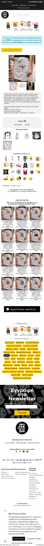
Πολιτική (17, 365)
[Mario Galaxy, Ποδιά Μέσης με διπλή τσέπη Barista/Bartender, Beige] (36, 213)
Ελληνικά (4, 2)
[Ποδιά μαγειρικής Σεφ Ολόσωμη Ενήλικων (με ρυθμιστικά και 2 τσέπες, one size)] (17, 135)
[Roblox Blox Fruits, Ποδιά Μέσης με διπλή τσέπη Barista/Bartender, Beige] (22, 235)
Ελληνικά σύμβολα (10, 368)
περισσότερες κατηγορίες (22, 378)
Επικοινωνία (20, 469)
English (10, 2)
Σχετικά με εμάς (8, 469)
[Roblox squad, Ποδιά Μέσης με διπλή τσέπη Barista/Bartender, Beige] (36, 259)
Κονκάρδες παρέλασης (33, 371)
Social (31, 365)
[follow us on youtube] (24, 451)
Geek (14, 362)
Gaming (6, 355)
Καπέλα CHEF (15, 375)
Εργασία (7, 362)
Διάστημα (29, 362)
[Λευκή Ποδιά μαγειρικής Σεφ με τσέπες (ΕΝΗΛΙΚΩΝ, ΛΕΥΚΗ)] (7, 135)
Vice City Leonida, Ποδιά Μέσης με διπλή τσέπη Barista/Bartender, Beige (22, 224)
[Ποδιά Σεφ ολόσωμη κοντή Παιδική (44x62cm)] (27, 135)
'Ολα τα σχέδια (27, 375)
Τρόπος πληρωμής (34, 483)
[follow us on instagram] (20, 451)
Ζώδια (37, 362)
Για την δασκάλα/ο (32, 342)
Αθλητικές (22, 355)
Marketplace (23, 5)
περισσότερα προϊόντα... (23, 309)
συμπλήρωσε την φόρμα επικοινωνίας (22, 191)
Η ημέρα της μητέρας (14, 346)
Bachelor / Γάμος (12, 349)
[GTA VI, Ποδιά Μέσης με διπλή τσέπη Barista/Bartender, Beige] (7, 213)
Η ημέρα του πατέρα (30, 346)
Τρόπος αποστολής (35, 492)
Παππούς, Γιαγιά (9, 352)
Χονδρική (4, 472)
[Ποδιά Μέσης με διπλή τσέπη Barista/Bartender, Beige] (7, 145)
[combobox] (28, 14)
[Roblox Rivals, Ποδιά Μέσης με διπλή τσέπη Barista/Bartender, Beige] (22, 259)
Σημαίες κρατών (24, 368)
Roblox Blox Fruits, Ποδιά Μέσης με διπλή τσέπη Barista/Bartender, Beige (22, 246)
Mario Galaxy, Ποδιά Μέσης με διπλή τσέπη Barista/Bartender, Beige (36, 224)
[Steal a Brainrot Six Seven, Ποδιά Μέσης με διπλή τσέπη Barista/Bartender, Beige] (22, 283)
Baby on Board (32, 349)
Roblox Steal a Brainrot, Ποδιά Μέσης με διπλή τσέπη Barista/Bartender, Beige (8, 247)
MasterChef (20, 342)
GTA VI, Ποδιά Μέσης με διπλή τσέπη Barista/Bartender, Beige (8, 224)
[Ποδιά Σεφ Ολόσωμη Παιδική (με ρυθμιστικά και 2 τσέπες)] (36, 135)
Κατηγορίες (15, 5)
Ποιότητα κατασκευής (8, 478)
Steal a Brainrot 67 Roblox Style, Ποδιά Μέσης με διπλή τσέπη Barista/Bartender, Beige (8, 295)
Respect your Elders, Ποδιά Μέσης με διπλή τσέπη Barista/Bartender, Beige (36, 295)
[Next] (35, 26)
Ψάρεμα (24, 365)
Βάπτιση (23, 349)
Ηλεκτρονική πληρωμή (22, 472)
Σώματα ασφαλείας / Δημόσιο (13, 371)
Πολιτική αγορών (32, 469)
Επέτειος (31, 355)
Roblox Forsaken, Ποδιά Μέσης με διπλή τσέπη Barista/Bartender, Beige (36, 246)
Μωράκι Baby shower (23, 352)
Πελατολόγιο (5, 474)
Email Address (10, 404)
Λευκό (27, 124)
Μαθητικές (21, 362)
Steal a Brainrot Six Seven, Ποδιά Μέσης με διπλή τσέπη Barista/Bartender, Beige (22, 295)
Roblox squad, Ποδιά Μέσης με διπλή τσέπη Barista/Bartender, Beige (36, 270)
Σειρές (7, 359)
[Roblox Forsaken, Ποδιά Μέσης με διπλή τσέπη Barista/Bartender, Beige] (36, 235)
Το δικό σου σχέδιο (24, 8)
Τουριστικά (36, 368)
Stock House (32, 5)
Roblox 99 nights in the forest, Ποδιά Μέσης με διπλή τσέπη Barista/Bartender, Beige (8, 271)
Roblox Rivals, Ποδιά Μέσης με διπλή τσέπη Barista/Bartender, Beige (22, 270)
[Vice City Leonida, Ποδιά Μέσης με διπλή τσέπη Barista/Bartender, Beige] (22, 213)
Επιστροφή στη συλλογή (12, 50)
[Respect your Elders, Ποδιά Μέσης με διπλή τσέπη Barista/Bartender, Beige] (36, 283)
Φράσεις (38, 365)
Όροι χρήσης (33, 473)
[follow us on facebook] (16, 451)
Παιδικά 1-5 (36, 352)
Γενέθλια (29, 359)
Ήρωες (13, 359)
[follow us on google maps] (27, 451)
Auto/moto (21, 359)
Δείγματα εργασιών (7, 476)
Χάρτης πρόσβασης (21, 474)
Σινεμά (38, 355)
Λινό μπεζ (18, 124)
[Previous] (8, 26)
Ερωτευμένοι (9, 342)
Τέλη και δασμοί (34, 481)
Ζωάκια (36, 359)
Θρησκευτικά (7, 365)
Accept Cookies (18, 539)
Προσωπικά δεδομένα (35, 475)
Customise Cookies (34, 539)
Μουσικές (14, 355)
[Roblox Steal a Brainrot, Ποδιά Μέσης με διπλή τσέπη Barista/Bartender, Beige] (7, 235)
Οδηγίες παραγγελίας (35, 494)
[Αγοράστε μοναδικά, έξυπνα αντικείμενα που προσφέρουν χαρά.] (5, 15)
